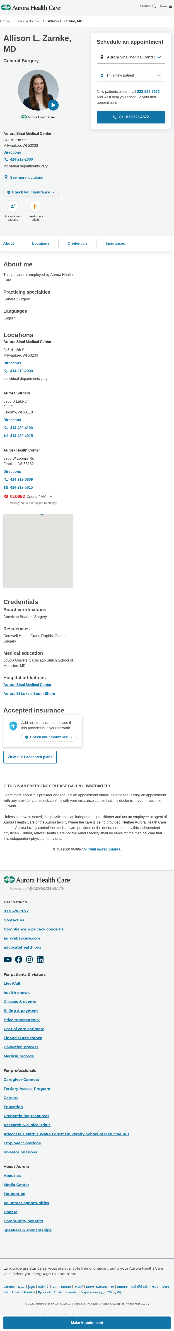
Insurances (115, 243)
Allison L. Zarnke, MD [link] (65, 21)
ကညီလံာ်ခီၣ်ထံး (139, 1286)
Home (5, 21)
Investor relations (20, 1152)
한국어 (155, 1286)
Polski (16, 1292)
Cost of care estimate (24, 1029)
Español (9, 1286)
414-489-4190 (21, 428)
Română (29, 1292)
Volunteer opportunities (26, 1203)
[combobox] (131, 75)
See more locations (26, 177)
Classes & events (20, 1002)
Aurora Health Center (21, 450)
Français (65, 1286)
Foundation (14, 1194)
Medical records (19, 1056)
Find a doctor (28, 21)
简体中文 (43, 1286)
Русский (44, 1292)
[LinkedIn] (40, 960)
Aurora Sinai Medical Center (27, 133)
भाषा (112, 1286)
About (8, 243)
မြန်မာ (31, 1286)
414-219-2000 (21, 159)
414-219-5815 (21, 487)
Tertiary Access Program (27, 1089)
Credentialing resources (26, 1116)
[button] (53, 105)
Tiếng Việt (115, 1292)
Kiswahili (71, 1292)
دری (54, 1286)
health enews (17, 992)
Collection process (21, 1047)
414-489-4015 (21, 436)
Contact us (14, 920)
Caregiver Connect (21, 1079)
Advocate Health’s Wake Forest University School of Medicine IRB (66, 1134)
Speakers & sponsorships (28, 1230)
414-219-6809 (21, 479)
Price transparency (22, 1020)
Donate (10, 1212)
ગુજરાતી (78, 1286)
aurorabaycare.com (22, 938)
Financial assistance (23, 1038)
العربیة (21, 1286)
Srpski (58, 1292)
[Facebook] (18, 960)
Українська (89, 1292)
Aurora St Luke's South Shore (29, 694)
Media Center (16, 1185)
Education (13, 1107)
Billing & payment (21, 1011)
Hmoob (122, 1286)
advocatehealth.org (22, 947)
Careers (11, 1098)
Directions (12, 152)
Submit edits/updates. (102, 849)
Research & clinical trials (27, 1125)
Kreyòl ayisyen (96, 1286)
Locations (40, 243)
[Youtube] (7, 960)
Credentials (77, 243)
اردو (103, 1292)
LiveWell (12, 983)
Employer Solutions (22, 1143)
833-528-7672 (148, 92)
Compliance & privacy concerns (34, 929)
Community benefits (23, 1221)
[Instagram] (29, 960)
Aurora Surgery (16, 393)
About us (12, 1176)
